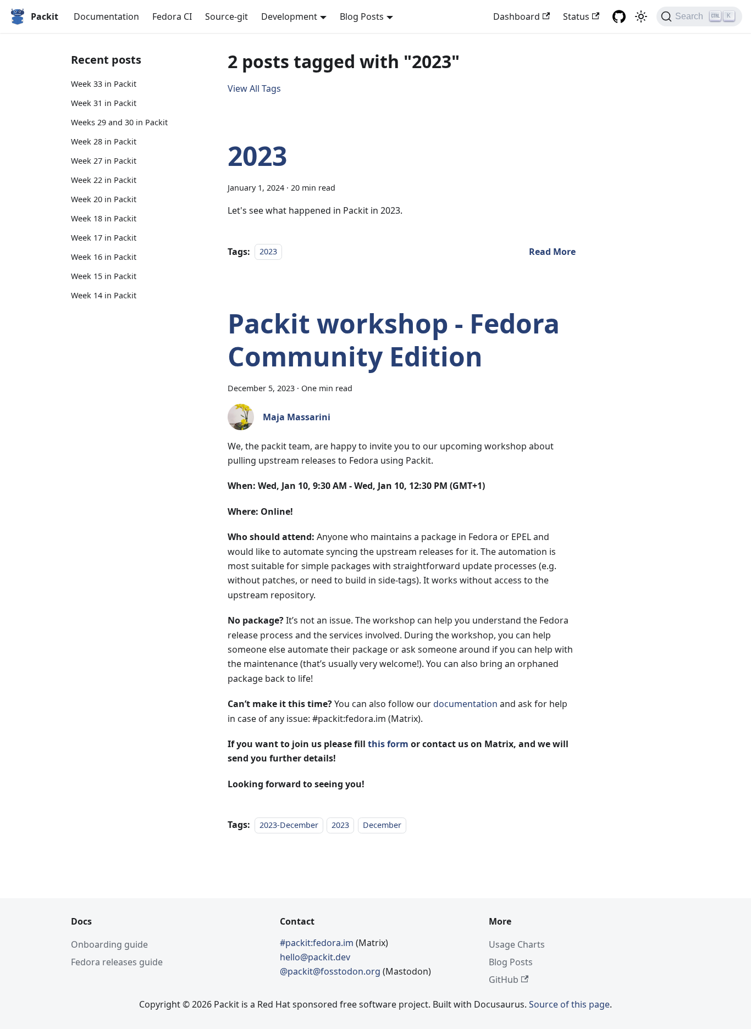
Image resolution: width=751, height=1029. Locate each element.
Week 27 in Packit (103, 160)
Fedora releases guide (117, 962)
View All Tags (254, 88)
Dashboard (516, 16)
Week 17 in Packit (103, 237)
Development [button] (289, 16)
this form (388, 744)
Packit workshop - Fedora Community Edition (394, 339)
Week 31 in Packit (103, 103)
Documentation (106, 16)
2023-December (288, 825)
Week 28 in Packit (103, 141)
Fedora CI (172, 16)
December (382, 825)
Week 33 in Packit (103, 84)
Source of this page (569, 1004)
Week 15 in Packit (103, 276)
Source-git (226, 16)
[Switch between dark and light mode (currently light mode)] (641, 16)
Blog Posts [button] (362, 16)
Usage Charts (517, 944)
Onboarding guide (109, 944)
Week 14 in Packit (103, 295)
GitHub (503, 980)
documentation (465, 704)
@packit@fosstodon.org (331, 971)
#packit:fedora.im (318, 943)
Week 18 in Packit (103, 218)
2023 (257, 156)
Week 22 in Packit (103, 180)
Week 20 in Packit (103, 199)
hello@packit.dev (315, 957)
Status (576, 16)
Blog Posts (511, 962)
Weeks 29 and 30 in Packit (119, 122)
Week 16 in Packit (103, 257)
